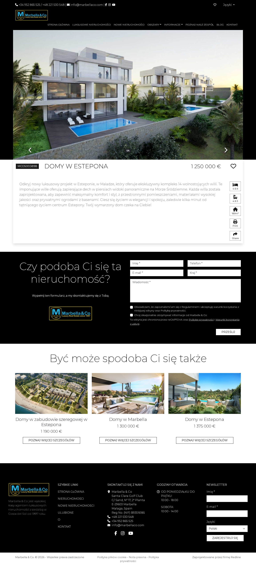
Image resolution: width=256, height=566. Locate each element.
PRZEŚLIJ (228, 332)
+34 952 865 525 (29, 4)
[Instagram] (109, 4)
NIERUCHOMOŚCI (71, 498)
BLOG (220, 24)
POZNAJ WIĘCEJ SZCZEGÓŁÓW (51, 440)
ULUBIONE (66, 512)
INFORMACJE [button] (172, 24)
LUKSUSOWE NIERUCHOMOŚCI (91, 24)
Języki (211, 521)
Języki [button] (227, 4)
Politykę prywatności (201, 319)
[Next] (225, 92)
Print (235, 225)
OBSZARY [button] (153, 24)
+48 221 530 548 (53, 4)
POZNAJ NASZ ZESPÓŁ (199, 24)
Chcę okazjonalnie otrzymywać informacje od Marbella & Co (170, 315)
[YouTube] (113, 4)
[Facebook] (106, 4)
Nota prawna (137, 557)
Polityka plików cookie (111, 557)
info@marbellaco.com (86, 4)
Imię (211, 491)
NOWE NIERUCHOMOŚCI (129, 24)
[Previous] (30, 92)
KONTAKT (232, 24)
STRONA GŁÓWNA (59, 24)
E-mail (212, 506)
